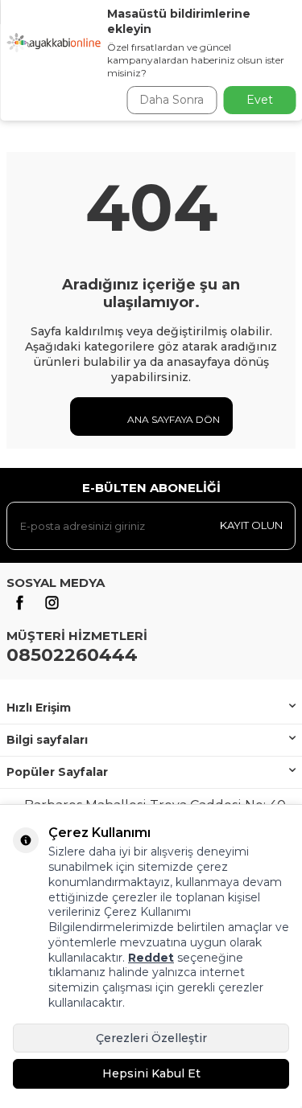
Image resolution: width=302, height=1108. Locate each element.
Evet (259, 99)
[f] (19, 603)
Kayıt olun (251, 525)
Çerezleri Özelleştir (151, 1038)
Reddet (151, 957)
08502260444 (72, 655)
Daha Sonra (171, 99)
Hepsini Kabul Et (151, 1073)
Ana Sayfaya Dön (172, 419)
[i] (51, 603)
